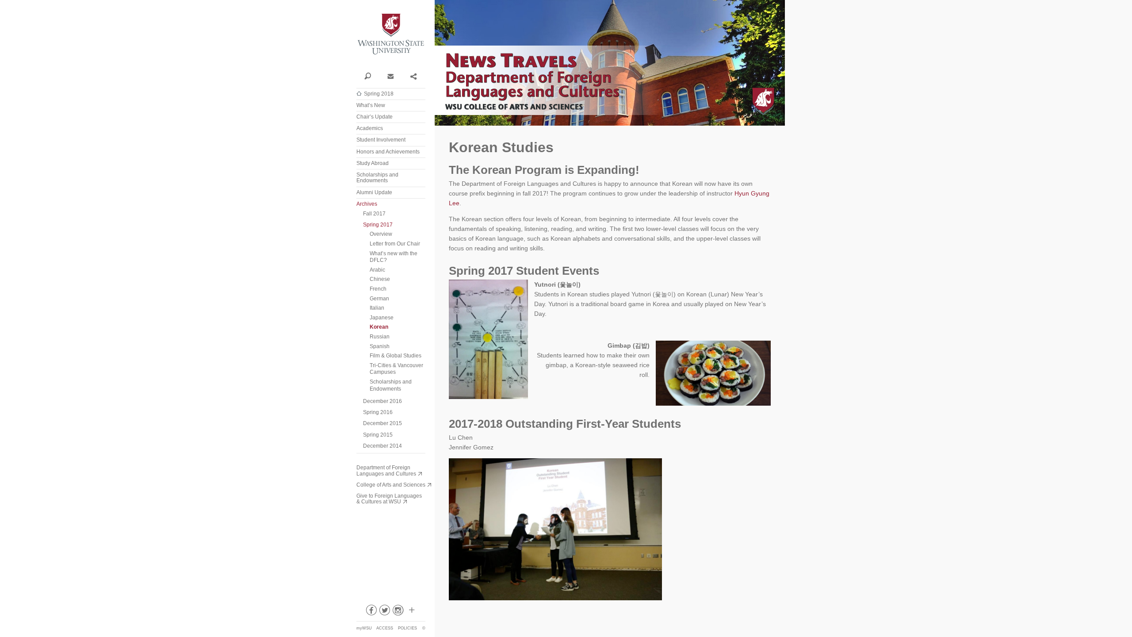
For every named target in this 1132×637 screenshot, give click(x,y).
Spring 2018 (379, 94)
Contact (390, 76)
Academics (369, 128)
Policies (407, 628)
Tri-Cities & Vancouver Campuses (396, 369)
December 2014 (382, 446)
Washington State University (391, 34)
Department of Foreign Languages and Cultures (386, 470)
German (379, 298)
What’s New (370, 105)
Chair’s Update (374, 117)
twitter (384, 612)
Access (384, 628)
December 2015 (382, 423)
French (378, 289)
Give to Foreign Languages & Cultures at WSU (389, 499)
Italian (377, 308)
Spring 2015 (378, 435)
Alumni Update (374, 192)
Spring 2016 (378, 412)
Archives (366, 204)
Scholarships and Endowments (377, 178)
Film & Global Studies (395, 356)
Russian (380, 337)
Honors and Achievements (388, 152)
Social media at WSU (411, 612)
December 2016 (382, 401)
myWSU (364, 628)
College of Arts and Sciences (390, 485)
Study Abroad (372, 163)
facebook (370, 612)
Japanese (382, 318)
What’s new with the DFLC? (393, 257)
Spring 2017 (378, 225)
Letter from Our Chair (395, 244)
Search (367, 76)
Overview (381, 234)
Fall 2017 (374, 214)
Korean (379, 327)
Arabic (377, 270)
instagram (398, 612)
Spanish (380, 346)
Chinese (380, 279)
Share (413, 76)
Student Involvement (380, 140)
